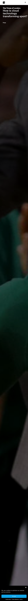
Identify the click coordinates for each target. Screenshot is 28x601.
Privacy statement (15, 599)
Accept (14, 596)
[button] (26, 587)
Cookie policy (8, 599)
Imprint (21, 599)
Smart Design (4, 2)
